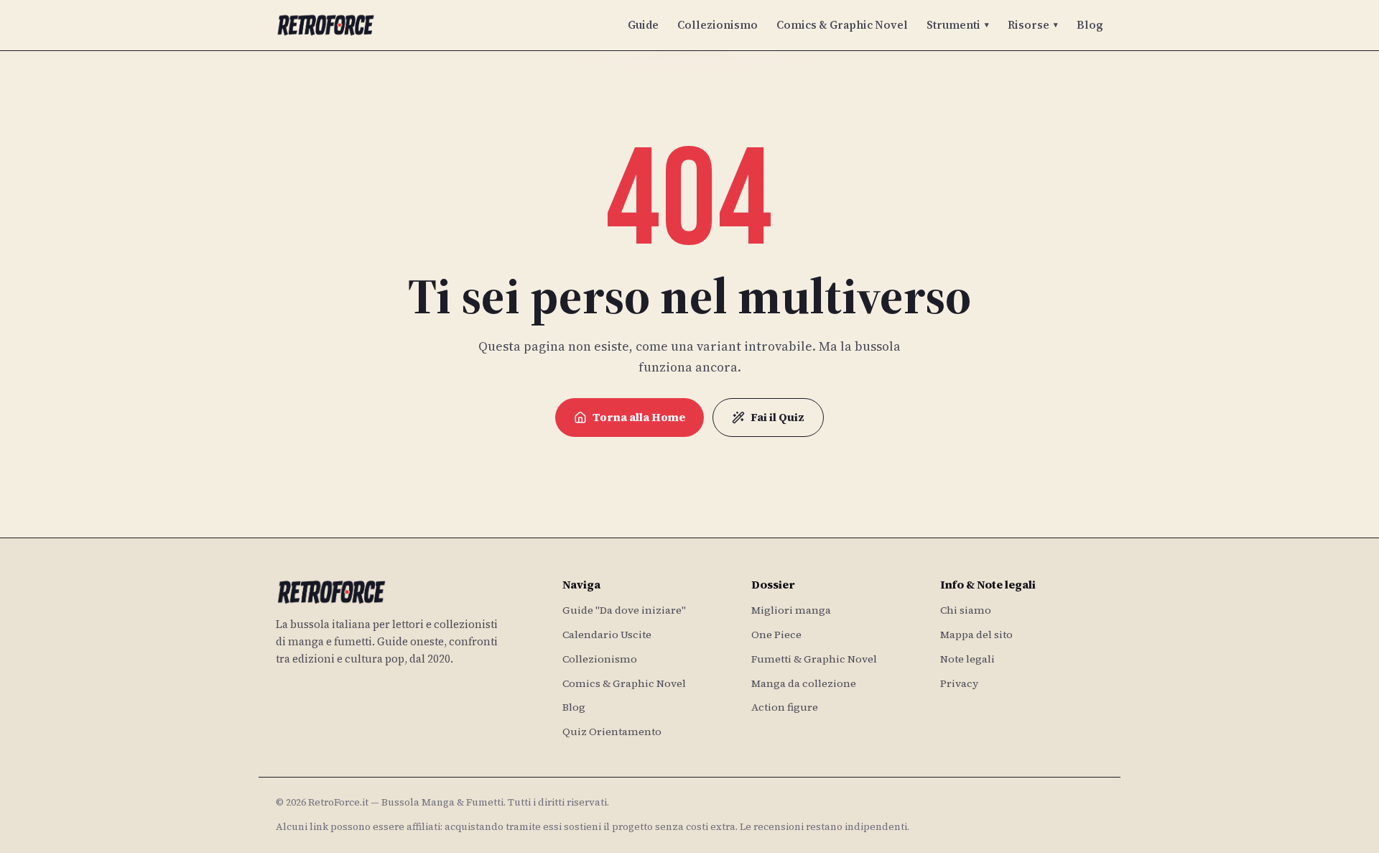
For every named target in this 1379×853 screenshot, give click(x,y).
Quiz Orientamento (611, 731)
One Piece (776, 634)
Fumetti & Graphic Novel (814, 659)
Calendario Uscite (606, 634)
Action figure (784, 707)
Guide (643, 24)
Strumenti (958, 24)
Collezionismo (717, 24)
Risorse (1033, 24)
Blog (1090, 24)
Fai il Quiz (777, 417)
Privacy (959, 683)
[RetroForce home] (326, 25)
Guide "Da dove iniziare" (624, 610)
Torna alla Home (639, 417)
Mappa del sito (976, 634)
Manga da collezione (803, 683)
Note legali (967, 659)
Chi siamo (965, 610)
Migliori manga (791, 610)
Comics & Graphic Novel (842, 24)
